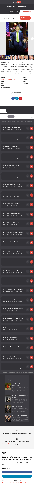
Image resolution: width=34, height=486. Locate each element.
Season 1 (26, 116)
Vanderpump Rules (16, 406)
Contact (25, 482)
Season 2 (18, 116)
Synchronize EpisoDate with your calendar (12, 443)
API (2, 482)
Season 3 (11, 116)
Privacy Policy (8, 482)
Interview (14, 79)
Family (2, 79)
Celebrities (8, 79)
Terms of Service (17, 482)
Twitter (18, 476)
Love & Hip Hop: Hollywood (19, 415)
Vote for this (17, 92)
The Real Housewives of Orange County (19, 384)
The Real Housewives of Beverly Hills (19, 396)
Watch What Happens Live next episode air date (13, 372)
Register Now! (25, 18)
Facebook (18, 472)
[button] (32, 38)
